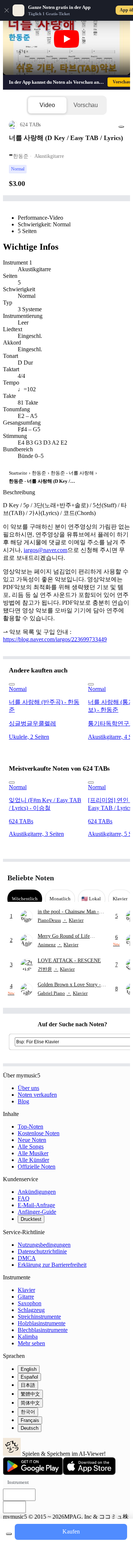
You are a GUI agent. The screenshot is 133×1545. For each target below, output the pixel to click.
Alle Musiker (33, 1153)
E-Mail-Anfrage (36, 1205)
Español (29, 1377)
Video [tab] (47, 105)
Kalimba (28, 1336)
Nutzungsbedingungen (44, 1245)
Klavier (26, 1290)
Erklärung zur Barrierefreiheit (52, 1265)
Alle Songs (31, 1146)
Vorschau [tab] (86, 105)
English (29, 1369)
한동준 (39, 473)
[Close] (6, 10)
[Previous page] (106, 877)
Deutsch (29, 1428)
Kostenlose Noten (38, 1133)
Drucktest (31, 1219)
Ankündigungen (37, 1192)
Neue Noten (32, 1140)
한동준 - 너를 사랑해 (72, 473)
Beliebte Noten (30, 878)
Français (30, 1420)
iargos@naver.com (45, 550)
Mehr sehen (31, 1343)
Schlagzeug (31, 1310)
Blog (23, 1101)
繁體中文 (30, 1394)
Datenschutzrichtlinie (42, 1251)
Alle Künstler (33, 1160)
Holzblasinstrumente (41, 1323)
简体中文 (30, 1403)
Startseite (18, 473)
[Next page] (119, 877)
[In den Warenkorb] (9, 1534)
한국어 (28, 1412)
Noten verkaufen (37, 1095)
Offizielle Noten (36, 1166)
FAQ (24, 1198)
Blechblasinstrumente (43, 1330)
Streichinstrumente (39, 1316)
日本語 (28, 1385)
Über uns (28, 1088)
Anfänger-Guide (37, 1212)
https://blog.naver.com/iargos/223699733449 (55, 639)
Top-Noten (30, 1126)
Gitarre (26, 1296)
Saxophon (29, 1303)
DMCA (27, 1258)
